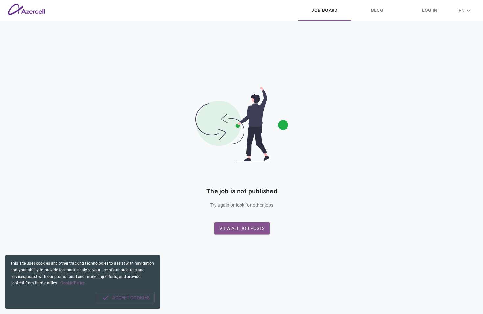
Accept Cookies (131, 297)
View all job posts (241, 228)
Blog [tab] (377, 10)
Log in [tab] (429, 10)
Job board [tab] (324, 10)
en (462, 10)
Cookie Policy (72, 283)
